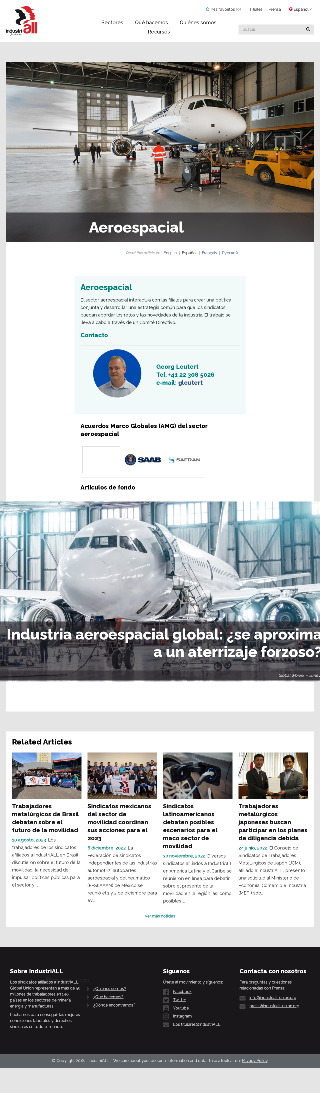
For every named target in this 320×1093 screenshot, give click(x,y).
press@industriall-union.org (274, 1006)
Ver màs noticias (160, 916)
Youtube (181, 1008)
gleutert (190, 382)
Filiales (256, 9)
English (170, 252)
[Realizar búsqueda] (308, 29)
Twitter (179, 1000)
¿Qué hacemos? (108, 996)
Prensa (274, 9)
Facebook (182, 991)
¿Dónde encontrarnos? (114, 1005)
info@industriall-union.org (273, 997)
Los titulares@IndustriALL (196, 1024)
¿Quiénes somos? (109, 988)
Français (209, 252)
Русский (230, 252)
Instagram (182, 1016)
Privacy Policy (255, 1060)
